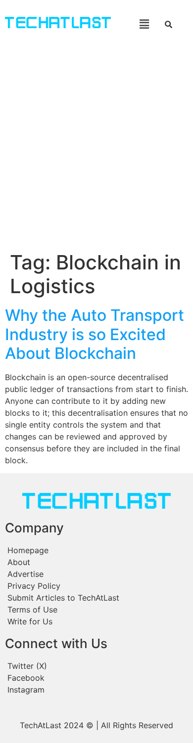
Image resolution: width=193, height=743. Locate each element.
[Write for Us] (96, 621)
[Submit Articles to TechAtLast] (96, 598)
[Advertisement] (96, 149)
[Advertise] (96, 574)
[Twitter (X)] (96, 666)
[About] (96, 562)
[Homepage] (96, 550)
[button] (137, 24)
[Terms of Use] (96, 609)
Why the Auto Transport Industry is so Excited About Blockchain (94, 334)
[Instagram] (96, 690)
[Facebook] (96, 678)
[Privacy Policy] (96, 586)
